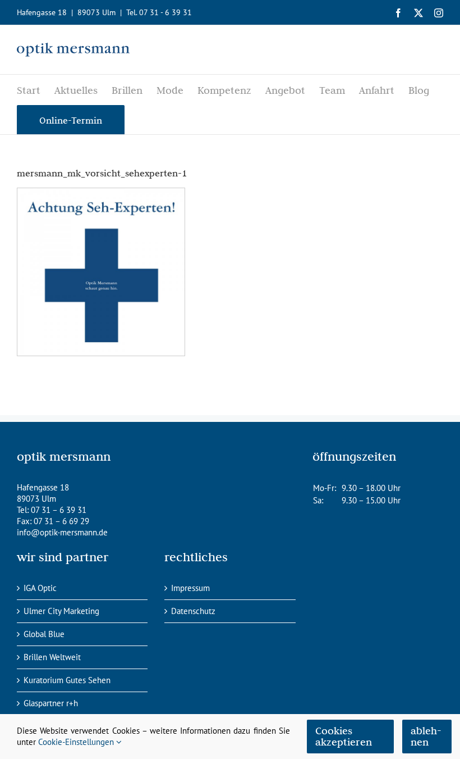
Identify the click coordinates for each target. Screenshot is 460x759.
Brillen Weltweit (52, 657)
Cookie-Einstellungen (77, 742)
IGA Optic (40, 588)
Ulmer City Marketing (61, 611)
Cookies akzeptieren (343, 736)
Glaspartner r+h (51, 703)
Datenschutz (193, 611)
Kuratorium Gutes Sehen (67, 680)
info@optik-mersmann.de (62, 532)
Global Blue (44, 634)
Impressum (190, 588)
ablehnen (426, 736)
